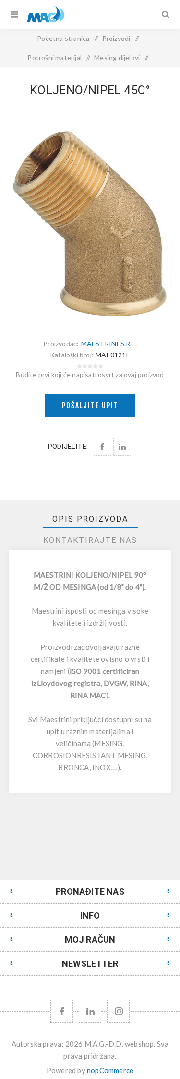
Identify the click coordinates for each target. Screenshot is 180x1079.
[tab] (90, 519)
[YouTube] (90, 1011)
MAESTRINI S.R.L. (109, 344)
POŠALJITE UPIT (90, 405)
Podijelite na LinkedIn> (122, 447)
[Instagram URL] (118, 1011)
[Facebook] (61, 1011)
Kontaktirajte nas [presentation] (90, 540)
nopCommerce (110, 1070)
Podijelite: (68, 446)
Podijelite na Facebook (102, 447)
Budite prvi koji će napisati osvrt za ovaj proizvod (90, 374)
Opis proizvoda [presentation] (90, 519)
